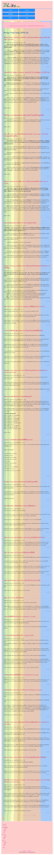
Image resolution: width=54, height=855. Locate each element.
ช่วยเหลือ (25, 850)
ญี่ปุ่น (5, 830)
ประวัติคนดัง (10, 14)
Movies (10, 17)
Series (27, 14)
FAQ (27, 17)
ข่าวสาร (10, 10)
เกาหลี (5, 829)
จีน (4, 832)
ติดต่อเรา (29, 850)
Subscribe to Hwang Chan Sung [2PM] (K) (3, 819)
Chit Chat (27, 10)
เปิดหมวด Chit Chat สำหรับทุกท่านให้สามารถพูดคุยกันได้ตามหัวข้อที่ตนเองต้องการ (27, 25)
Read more (48, 66)
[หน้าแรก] (11, 7)
